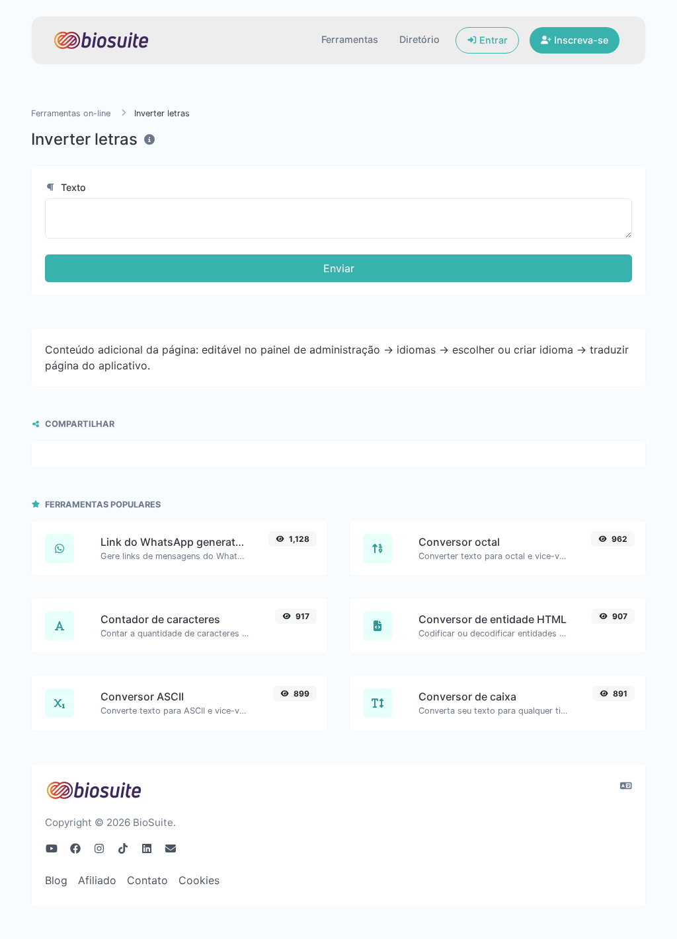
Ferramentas (349, 39)
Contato (147, 880)
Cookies (199, 880)
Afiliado (97, 880)
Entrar (492, 40)
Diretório (419, 39)
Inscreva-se (579, 40)
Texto (72, 187)
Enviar (338, 268)
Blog (56, 880)
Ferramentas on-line (70, 113)
